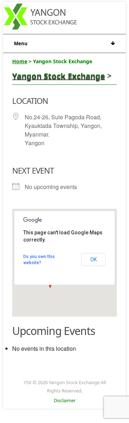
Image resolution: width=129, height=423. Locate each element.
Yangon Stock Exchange (58, 75)
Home (19, 61)
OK (93, 259)
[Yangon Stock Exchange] (40, 18)
